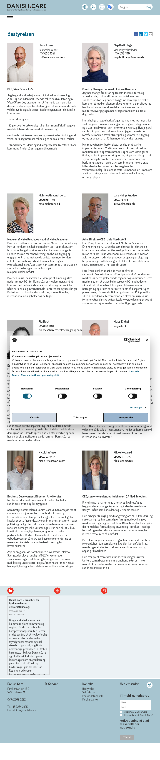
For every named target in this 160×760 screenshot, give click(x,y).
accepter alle (126, 417)
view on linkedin (16, 613)
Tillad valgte (80, 417)
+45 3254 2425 (19, 706)
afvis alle (34, 417)
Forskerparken (90, 699)
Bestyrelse (88, 688)
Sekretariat (89, 692)
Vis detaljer (136, 407)
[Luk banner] (147, 340)
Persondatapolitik (92, 696)
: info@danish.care (25, 710)
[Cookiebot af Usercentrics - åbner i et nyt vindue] (126, 340)
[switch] (62, 396)
